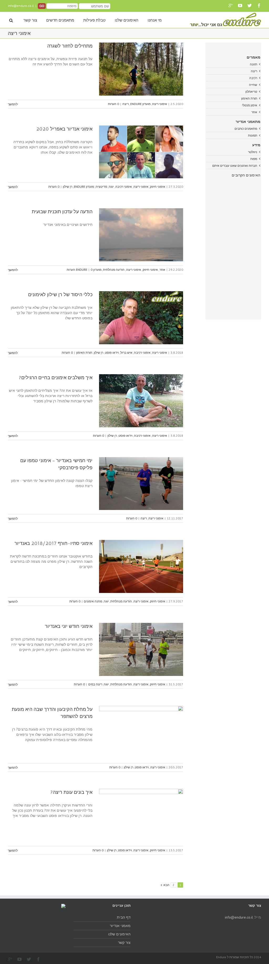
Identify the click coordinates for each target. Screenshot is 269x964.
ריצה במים (95, 684)
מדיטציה (101, 187)
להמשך (13, 104)
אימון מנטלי (249, 105)
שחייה (253, 85)
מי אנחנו (155, 20)
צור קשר (30, 20)
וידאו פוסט (112, 353)
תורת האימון (84, 353)
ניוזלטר (252, 152)
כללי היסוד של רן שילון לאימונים (60, 295)
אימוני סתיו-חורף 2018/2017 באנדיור (53, 543)
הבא (166, 885)
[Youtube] (240, 5)
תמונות (252, 135)
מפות (253, 159)
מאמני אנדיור (120, 925)
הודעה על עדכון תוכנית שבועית (62, 212)
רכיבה (253, 78)
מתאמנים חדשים (60, 20)
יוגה (111, 187)
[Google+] (231, 5)
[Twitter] (249, 5)
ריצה (125, 104)
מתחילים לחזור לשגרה (69, 46)
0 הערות (113, 104)
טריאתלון (251, 91)
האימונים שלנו (126, 20)
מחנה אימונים (93, 601)
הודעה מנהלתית (114, 270)
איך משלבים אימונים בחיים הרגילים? (55, 378)
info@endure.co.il (21, 6)
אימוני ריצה (159, 104)
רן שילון (67, 187)
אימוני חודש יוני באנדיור (68, 626)
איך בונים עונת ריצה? (71, 792)
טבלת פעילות (94, 20)
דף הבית (124, 917)
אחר (162, 270)
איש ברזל (126, 353)
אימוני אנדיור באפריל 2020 (64, 129)
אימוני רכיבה (123, 187)
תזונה (253, 64)
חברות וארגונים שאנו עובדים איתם (234, 166)
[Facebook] (259, 5)
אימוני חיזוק (157, 187)
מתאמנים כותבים (246, 129)
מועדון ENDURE (140, 104)
